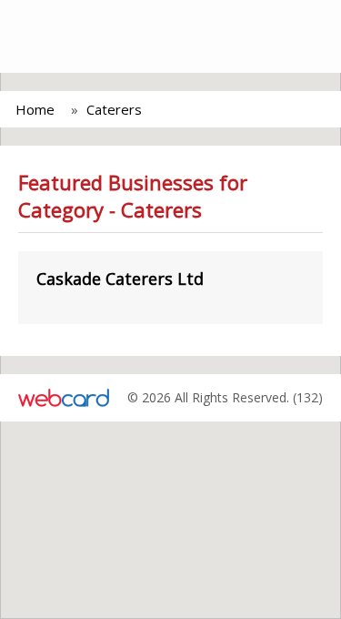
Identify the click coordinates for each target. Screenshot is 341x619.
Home (35, 109)
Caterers (114, 109)
